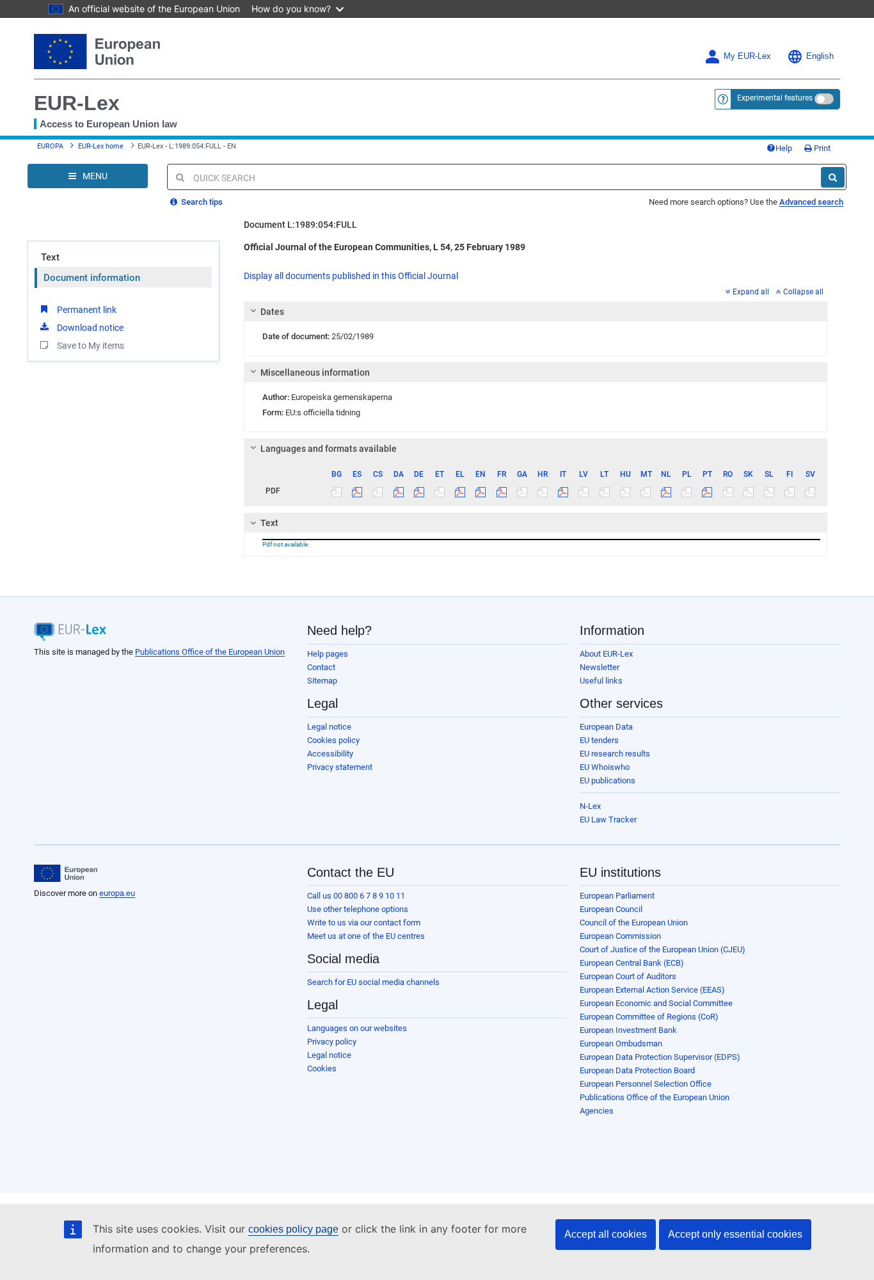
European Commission (620, 936)
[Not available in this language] (337, 491)
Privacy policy (331, 1041)
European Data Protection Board (637, 1070)
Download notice (90, 328)
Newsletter (599, 667)
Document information (92, 278)
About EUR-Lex (606, 654)
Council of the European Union (634, 922)
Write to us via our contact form (363, 922)
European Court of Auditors (628, 976)
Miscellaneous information (315, 372)
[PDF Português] (707, 491)
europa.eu (117, 893)
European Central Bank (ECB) (632, 963)
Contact (321, 667)
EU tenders (599, 740)
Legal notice (329, 727)
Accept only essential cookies (735, 1234)
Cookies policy (333, 740)
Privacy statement (339, 767)
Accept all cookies (605, 1234)
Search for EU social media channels (373, 982)
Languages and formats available (328, 449)
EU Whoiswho (605, 767)
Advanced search (811, 202)
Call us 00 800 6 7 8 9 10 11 (356, 895)
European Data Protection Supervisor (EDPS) (660, 1057)
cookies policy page (293, 1229)
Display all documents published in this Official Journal (351, 276)
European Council (611, 909)
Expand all (751, 291)
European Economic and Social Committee (656, 1003)
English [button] (820, 56)
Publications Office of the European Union (210, 652)
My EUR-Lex (747, 56)
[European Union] (65, 874)
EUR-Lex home (100, 146)
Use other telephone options (357, 909)
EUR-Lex (77, 103)
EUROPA (50, 146)
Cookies (322, 1068)
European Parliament (617, 895)
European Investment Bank (628, 1030)
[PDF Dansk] (398, 491)
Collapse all (803, 291)
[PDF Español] (357, 491)
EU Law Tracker (608, 819)
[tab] (535, 311)
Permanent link (86, 310)
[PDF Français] (501, 491)
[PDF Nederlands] (666, 491)
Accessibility (330, 753)
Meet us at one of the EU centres (366, 936)
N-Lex (590, 806)
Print (821, 148)
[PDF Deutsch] (419, 491)
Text (50, 257)
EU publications (607, 780)
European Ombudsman (621, 1043)
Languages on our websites (357, 1028)
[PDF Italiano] (563, 491)
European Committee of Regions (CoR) (649, 1016)
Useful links (601, 680)
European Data (606, 727)
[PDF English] (481, 491)
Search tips (201, 202)
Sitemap (322, 680)
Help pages (327, 654)
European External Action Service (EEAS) (652, 990)
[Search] (833, 177)
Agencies (597, 1111)
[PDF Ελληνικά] (460, 491)
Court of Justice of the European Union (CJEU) (662, 949)
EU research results (615, 753)
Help (783, 148)
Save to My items (90, 345)
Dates (272, 312)
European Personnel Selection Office (645, 1084)
